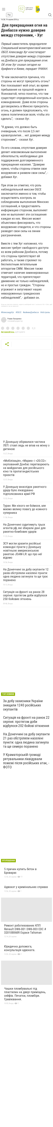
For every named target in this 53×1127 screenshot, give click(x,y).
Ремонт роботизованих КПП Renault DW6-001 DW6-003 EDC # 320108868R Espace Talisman (25, 929)
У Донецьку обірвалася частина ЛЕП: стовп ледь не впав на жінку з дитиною (26, 445)
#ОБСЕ (18, 312)
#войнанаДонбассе (31, 312)
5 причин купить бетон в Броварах (20, 870)
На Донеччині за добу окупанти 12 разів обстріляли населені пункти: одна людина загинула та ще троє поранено (25, 575)
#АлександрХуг (7, 312)
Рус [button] (9, 15)
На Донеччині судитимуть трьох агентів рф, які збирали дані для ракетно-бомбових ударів (24, 528)
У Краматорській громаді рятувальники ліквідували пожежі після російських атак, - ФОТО (26, 761)
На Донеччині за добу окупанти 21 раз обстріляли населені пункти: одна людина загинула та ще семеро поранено (26, 740)
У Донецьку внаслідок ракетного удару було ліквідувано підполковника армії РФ (24, 490)
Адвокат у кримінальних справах (26, 887)
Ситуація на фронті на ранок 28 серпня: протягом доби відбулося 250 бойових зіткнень (25, 595)
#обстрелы (45, 312)
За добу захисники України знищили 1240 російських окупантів (23, 705)
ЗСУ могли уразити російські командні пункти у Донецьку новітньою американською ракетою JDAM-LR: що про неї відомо (22, 550)
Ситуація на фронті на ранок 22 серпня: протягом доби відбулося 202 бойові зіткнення (26, 721)
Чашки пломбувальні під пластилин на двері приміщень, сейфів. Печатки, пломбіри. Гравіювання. (25, 994)
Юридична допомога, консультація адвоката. (19, 948)
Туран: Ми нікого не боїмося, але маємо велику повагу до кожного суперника (25, 509)
